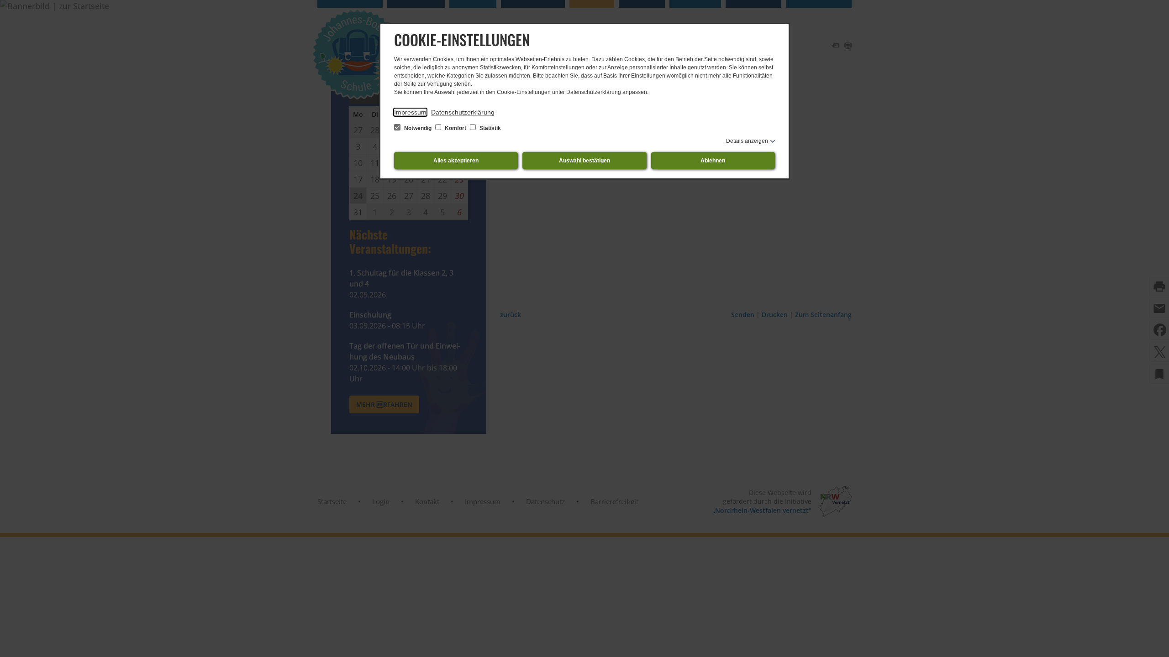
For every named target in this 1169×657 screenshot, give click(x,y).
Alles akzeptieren (456, 160)
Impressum (410, 112)
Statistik (489, 128)
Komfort (455, 128)
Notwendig (418, 128)
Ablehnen (712, 160)
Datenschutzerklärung (463, 112)
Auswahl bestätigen (584, 160)
